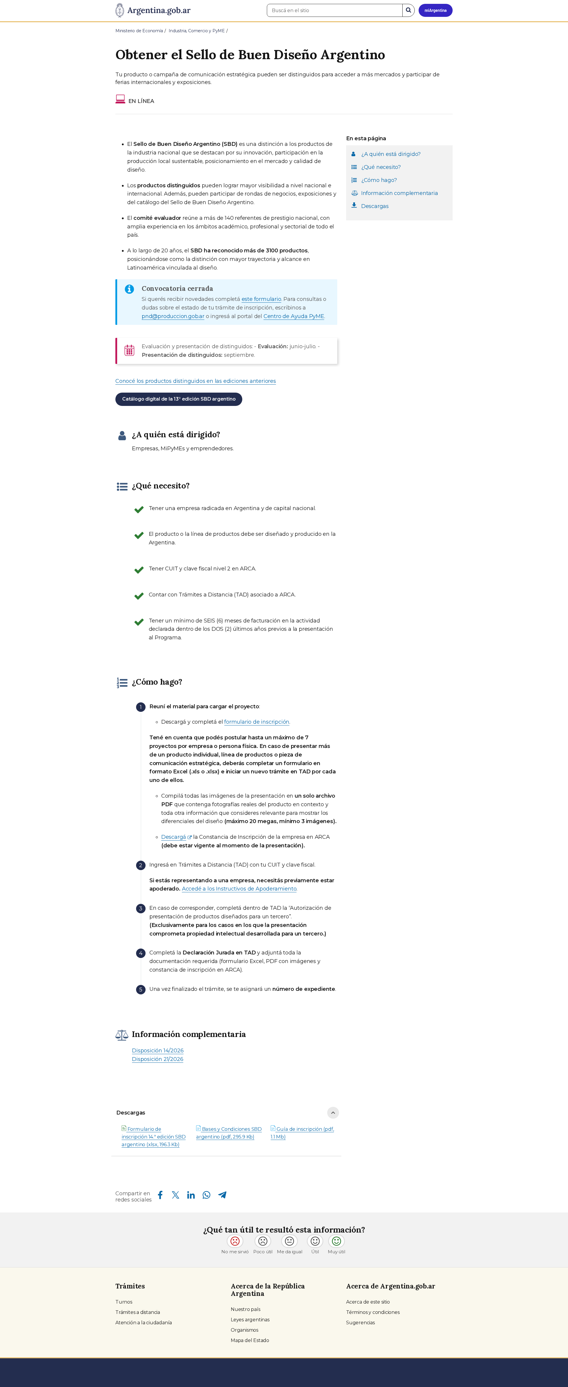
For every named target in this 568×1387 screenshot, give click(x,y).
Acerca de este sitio (368, 1302)
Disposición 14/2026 (157, 1050)
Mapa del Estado (250, 1340)
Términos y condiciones (373, 1312)
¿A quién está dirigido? (391, 154)
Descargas (130, 1112)
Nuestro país (245, 1309)
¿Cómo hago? (379, 180)
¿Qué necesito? (381, 167)
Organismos (244, 1330)
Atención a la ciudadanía (143, 1322)
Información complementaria (399, 193)
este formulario (261, 299)
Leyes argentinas (250, 1320)
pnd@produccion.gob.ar (173, 316)
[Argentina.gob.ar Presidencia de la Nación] (153, 10)
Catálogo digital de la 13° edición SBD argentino (178, 399)
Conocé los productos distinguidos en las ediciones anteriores (195, 381)
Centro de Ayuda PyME (294, 316)
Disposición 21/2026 (157, 1059)
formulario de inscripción (256, 722)
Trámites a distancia (137, 1312)
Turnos (123, 1302)
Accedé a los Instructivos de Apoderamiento (239, 889)
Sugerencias (360, 1322)
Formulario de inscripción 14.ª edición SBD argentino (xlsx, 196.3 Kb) (153, 1136)
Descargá (173, 837)
